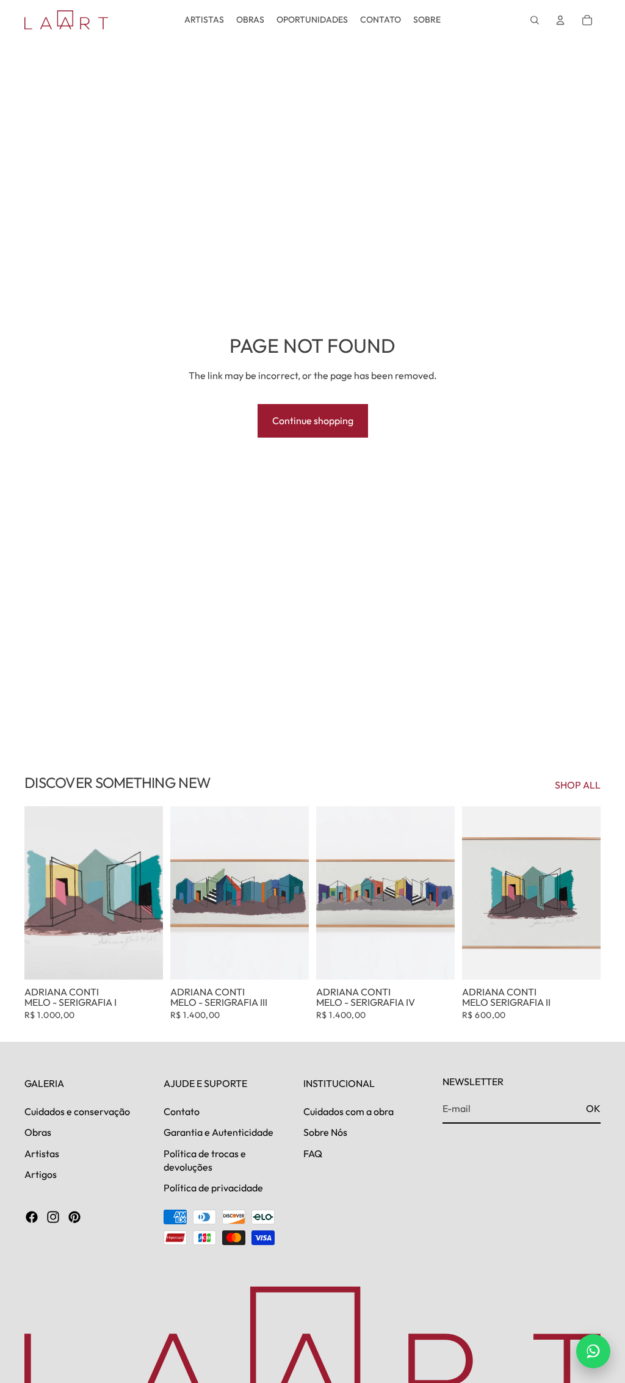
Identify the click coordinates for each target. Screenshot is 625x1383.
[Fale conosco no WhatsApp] (593, 1351)
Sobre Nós (325, 1132)
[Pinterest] (74, 1217)
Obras (37, 1132)
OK (593, 1108)
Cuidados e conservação (77, 1111)
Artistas (41, 1153)
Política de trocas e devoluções (205, 1160)
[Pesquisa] (534, 20)
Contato (182, 1111)
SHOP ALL (578, 785)
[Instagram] (53, 1217)
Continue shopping (312, 420)
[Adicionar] (144, 961)
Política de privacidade (213, 1188)
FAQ (312, 1153)
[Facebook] (31, 1217)
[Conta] (560, 20)
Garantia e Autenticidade (218, 1132)
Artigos (40, 1174)
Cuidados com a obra (348, 1111)
